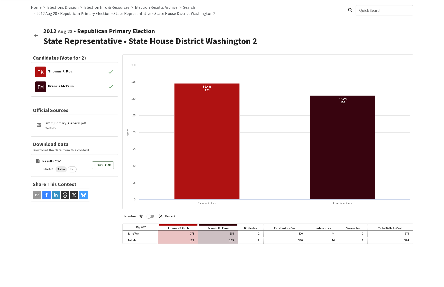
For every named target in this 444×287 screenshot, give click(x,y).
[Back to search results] (36, 35)
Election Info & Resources (107, 7)
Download (103, 165)
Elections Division (63, 7)
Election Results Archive (156, 7)
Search (189, 7)
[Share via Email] (37, 195)
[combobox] (384, 10)
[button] (61, 169)
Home (36, 7)
